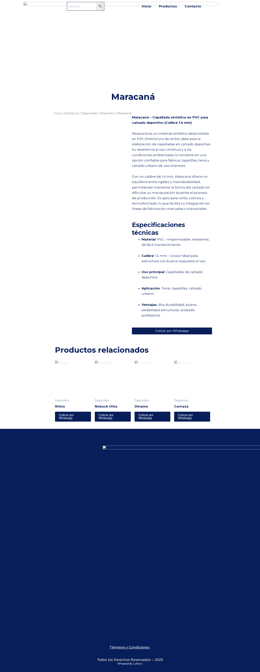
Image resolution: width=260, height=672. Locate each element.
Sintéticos (71, 113)
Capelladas (89, 113)
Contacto (193, 6)
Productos (168, 6)
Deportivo (107, 113)
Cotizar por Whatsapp (172, 331)
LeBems (138, 663)
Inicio (146, 6)
